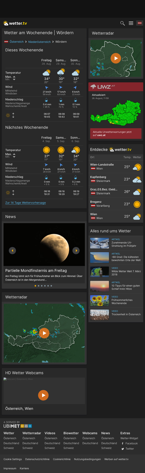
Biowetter (71, 433)
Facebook (131, 443)
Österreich (17, 41)
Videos (50, 433)
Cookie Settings (13, 459)
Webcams (89, 433)
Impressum (10, 468)
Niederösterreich (39, 42)
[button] (76, 250)
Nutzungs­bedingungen (87, 459)
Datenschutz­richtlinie (37, 459)
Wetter (9, 433)
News (10, 216)
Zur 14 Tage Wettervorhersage (25, 202)
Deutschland (11, 443)
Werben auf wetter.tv (116, 459)
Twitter (129, 448)
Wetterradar (31, 433)
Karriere (24, 468)
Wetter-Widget (129, 438)
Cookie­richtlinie (62, 459)
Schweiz (9, 448)
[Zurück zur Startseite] (15, 23)
